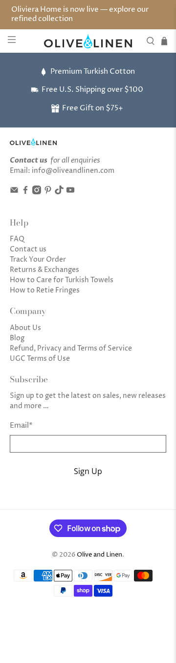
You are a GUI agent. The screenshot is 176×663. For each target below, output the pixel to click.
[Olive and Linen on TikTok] (59, 192)
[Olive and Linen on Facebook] (25, 192)
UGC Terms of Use (40, 358)
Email (21, 425)
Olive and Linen (99, 555)
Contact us (28, 249)
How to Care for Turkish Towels (61, 280)
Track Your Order (38, 259)
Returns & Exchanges (44, 269)
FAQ (17, 239)
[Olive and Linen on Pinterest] (48, 192)
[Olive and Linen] (88, 41)
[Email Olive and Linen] (14, 192)
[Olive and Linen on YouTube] (70, 192)
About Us (25, 327)
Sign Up (88, 471)
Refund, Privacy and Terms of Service (71, 348)
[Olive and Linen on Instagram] (36, 192)
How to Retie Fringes (45, 290)
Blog (17, 338)
